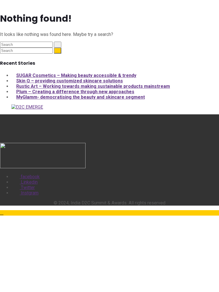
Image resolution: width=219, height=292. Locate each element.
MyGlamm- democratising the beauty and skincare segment (80, 97)
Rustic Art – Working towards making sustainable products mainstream (93, 86)
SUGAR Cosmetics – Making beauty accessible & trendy (76, 75)
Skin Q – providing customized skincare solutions (69, 81)
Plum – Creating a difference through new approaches (75, 91)
